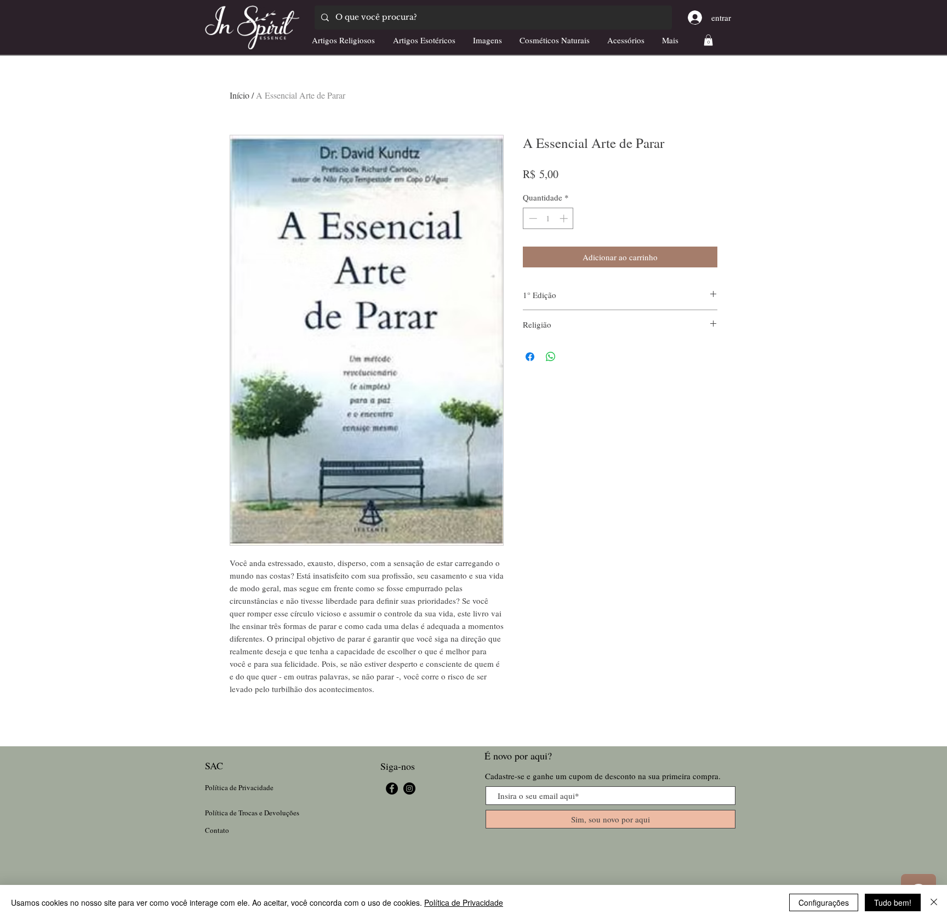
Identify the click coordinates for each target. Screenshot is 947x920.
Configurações (823, 902)
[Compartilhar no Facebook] (530, 356)
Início (239, 95)
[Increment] (564, 218)
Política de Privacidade (463, 902)
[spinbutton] (548, 218)
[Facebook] (392, 788)
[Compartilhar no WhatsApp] (550, 356)
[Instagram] (409, 788)
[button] (708, 40)
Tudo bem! (892, 902)
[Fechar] (933, 902)
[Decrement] (531, 218)
